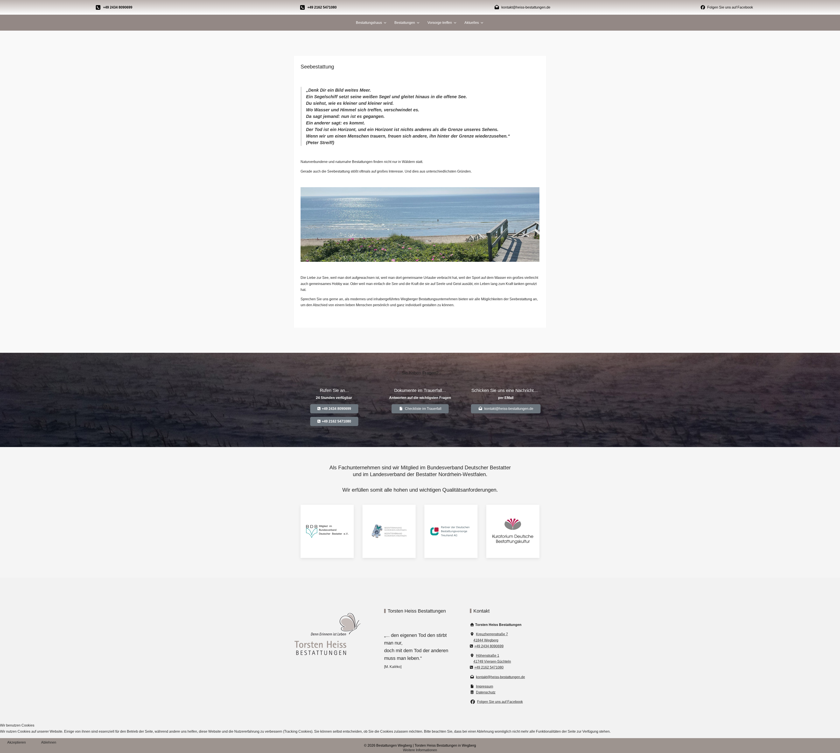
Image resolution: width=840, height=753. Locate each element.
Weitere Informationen (420, 750)
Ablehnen (48, 742)
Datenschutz (485, 692)
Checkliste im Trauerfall (422, 409)
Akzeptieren (16, 742)
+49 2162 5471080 (489, 667)
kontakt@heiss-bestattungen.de (508, 409)
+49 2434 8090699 (489, 646)
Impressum (484, 686)
